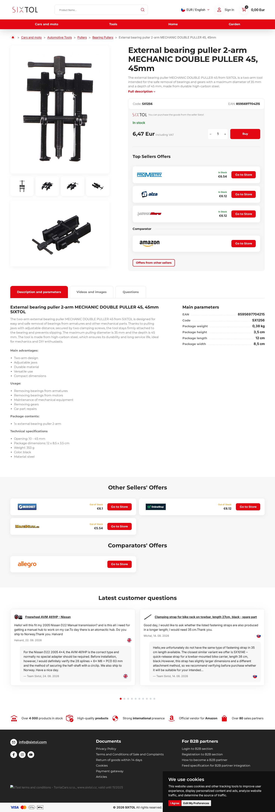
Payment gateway (109, 771)
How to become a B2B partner (204, 760)
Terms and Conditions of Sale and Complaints (130, 754)
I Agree (174, 803)
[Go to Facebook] (13, 754)
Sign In (229, 10)
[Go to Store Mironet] (27, 507)
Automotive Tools (59, 37)
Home (173, 24)
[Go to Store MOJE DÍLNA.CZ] (27, 526)
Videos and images (92, 292)
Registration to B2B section (202, 754)
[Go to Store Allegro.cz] (27, 564)
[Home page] (13, 37)
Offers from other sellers (154, 262)
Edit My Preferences (196, 803)
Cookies (102, 765)
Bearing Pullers (102, 37)
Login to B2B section (197, 749)
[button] (121, 699)
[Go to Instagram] (22, 754)
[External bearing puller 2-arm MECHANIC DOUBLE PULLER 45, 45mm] (60, 109)
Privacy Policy (106, 749)
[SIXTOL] (25, 10)
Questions (131, 292)
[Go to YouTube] (31, 754)
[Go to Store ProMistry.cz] (149, 175)
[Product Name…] (101, 9)
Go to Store (243, 174)
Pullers (82, 37)
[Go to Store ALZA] (149, 194)
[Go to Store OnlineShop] (155, 507)
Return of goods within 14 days (119, 760)
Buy (245, 133)
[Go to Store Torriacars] (149, 214)
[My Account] (219, 9)
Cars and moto (46, 24)
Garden (234, 24)
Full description (140, 91)
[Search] (142, 9)
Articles (101, 777)
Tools (113, 24)
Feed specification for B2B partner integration (216, 765)
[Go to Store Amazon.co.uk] (149, 244)
